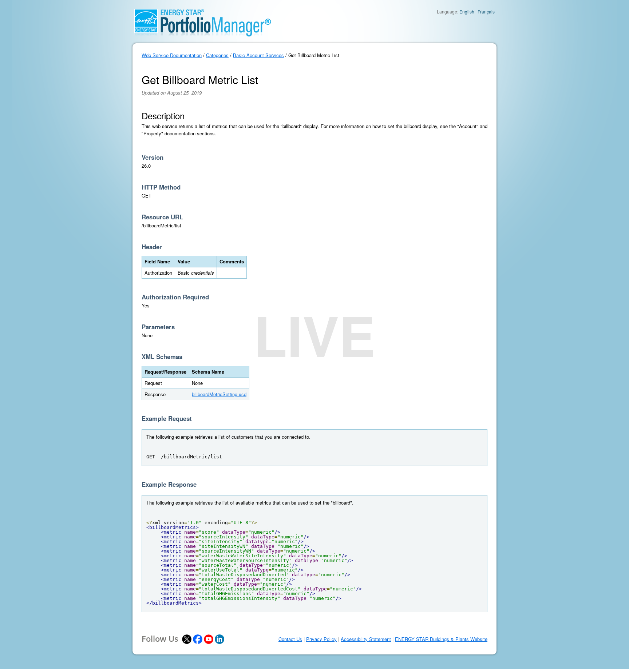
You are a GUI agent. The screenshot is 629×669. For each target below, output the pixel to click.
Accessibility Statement (366, 639)
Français (486, 11)
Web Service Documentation (172, 55)
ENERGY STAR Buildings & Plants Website (441, 639)
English (466, 11)
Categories (217, 55)
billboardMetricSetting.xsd (219, 394)
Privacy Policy (321, 639)
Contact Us (290, 639)
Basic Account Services (258, 55)
